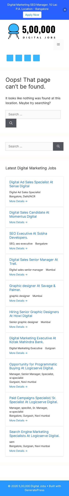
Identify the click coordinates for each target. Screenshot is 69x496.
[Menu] (58, 44)
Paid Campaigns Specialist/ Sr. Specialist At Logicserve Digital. (33, 400)
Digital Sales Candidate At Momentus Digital (29, 214)
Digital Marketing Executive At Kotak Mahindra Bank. (32, 340)
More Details (17, 201)
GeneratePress (34, 490)
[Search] (11, 123)
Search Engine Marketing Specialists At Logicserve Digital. (34, 434)
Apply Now (32, 14)
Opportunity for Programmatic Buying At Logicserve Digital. (33, 366)
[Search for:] (33, 114)
